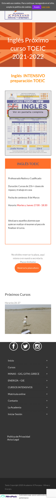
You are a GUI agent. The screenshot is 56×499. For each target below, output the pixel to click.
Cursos (11, 367)
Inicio (11, 360)
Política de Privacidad (18, 436)
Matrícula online (16, 394)
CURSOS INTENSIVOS (20, 387)
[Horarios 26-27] (28, 333)
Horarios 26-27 (12, 302)
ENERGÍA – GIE (16, 380)
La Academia (14, 407)
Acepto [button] (37, 7)
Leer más (46, 7)
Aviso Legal (13, 439)
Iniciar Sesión (15, 414)
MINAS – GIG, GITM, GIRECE (23, 373)
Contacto (13, 400)
